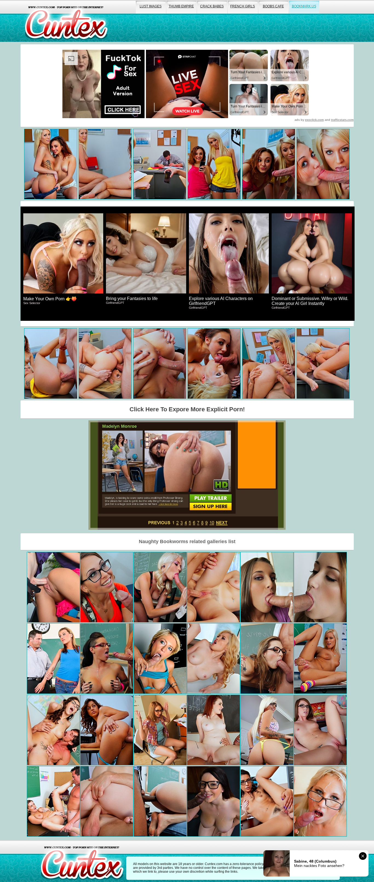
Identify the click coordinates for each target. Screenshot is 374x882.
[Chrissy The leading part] (213, 587)
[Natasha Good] (53, 801)
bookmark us (304, 6)
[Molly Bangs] (53, 587)
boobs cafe (273, 6)
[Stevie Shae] (267, 730)
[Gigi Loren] (106, 730)
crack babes (212, 6)
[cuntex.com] (82, 861)
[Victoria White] (160, 658)
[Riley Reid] (106, 587)
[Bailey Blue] (267, 658)
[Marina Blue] (213, 730)
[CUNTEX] (66, 21)
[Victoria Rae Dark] (320, 587)
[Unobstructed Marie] (106, 801)
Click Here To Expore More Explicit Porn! (187, 409)
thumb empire (181, 6)
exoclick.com (314, 119)
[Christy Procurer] (106, 658)
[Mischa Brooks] (267, 587)
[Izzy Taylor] (160, 730)
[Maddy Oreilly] (320, 730)
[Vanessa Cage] (320, 658)
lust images (151, 6)
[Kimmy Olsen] (320, 801)
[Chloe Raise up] (160, 587)
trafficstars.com (342, 119)
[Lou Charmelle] (267, 801)
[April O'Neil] (53, 730)
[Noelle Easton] (213, 801)
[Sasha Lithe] (160, 801)
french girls (242, 6)
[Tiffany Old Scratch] (213, 658)
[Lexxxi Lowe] (53, 658)
